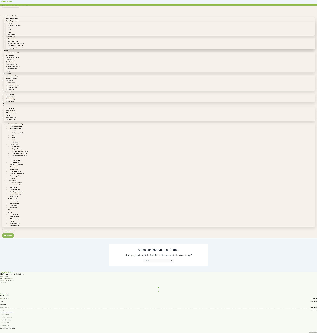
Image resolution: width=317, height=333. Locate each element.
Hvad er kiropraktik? (12, 53)
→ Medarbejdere (4, 325)
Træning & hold (7, 92)
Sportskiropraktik (11, 69)
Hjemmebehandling (12, 76)
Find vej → (3, 282)
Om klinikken (10, 108)
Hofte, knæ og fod (11, 64)
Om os (4, 106)
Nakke (10, 23)
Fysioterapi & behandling (10, 16)
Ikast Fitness (10, 101)
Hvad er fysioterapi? (12, 18)
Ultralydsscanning (11, 87)
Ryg (9, 27)
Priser (4, 103)
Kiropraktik (6, 50)
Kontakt (8, 115)
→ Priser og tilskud (5, 323)
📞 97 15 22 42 (5, 5)
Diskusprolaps (10, 60)
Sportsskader (12, 39)
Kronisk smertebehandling (16, 43)
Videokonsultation (11, 78)
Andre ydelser (7, 73)
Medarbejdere (10, 111)
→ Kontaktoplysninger (6, 317)
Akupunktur (9, 80)
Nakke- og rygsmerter (12, 57)
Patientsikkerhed (11, 117)
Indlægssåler (10, 89)
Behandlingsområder (12, 21)
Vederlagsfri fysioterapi (15, 48)
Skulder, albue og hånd (13, 66)
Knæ (9, 32)
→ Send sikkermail (5, 320)
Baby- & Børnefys (13, 41)
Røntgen (8, 71)
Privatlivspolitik (10, 120)
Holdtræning (10, 94)
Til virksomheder (11, 113)
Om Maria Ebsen (11, 55)
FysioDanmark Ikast (6, 1)
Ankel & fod (11, 34)
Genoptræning (10, 97)
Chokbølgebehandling (12, 85)
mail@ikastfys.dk (7, 278)
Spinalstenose (10, 62)
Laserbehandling (11, 83)
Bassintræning (10, 99)
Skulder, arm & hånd (14, 25)
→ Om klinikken (4, 314)
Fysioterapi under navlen (15, 46)
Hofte (10, 30)
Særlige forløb (10, 37)
